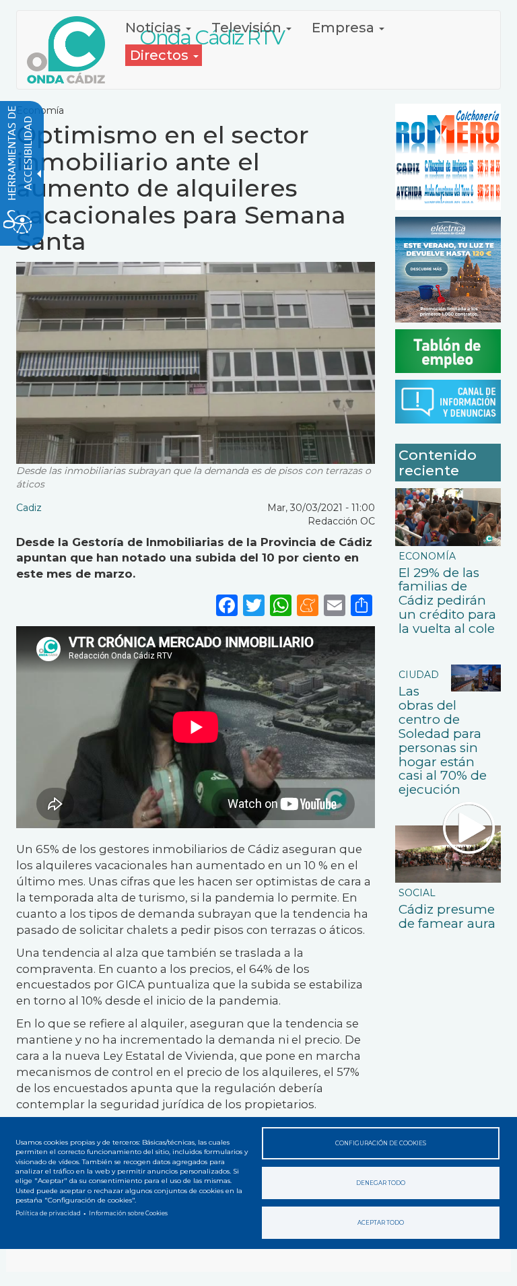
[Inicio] (71, 49)
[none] (361, 604)
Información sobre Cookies (128, 1213)
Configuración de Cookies (380, 1143)
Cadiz (29, 508)
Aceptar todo (380, 1222)
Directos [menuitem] (161, 55)
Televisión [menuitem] (248, 28)
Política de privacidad (48, 1213)
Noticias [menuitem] (154, 28)
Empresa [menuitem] (345, 28)
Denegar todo (380, 1183)
